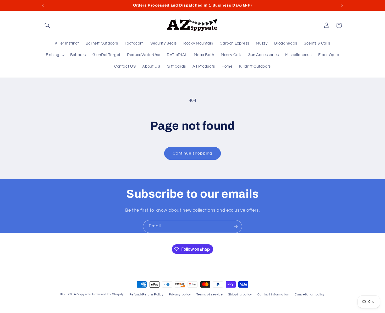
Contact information (273, 294)
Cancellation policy (310, 294)
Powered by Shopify (108, 294)
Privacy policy (180, 294)
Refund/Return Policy (146, 294)
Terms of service (209, 294)
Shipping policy (240, 294)
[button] (47, 25)
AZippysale (82, 294)
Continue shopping (193, 153)
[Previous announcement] (43, 5)
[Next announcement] (342, 5)
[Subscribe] (236, 226)
